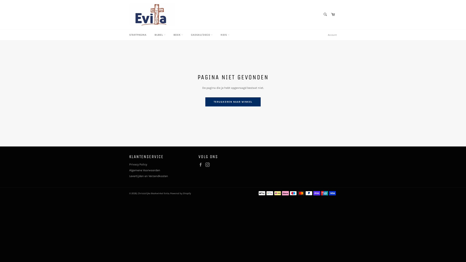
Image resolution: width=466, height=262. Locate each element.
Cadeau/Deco (201, 34)
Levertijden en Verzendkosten (148, 176)
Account (332, 34)
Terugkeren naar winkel (233, 101)
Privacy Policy (138, 164)
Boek (177, 34)
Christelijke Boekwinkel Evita (153, 193)
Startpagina (138, 34)
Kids (224, 34)
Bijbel (159, 34)
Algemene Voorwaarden (144, 170)
